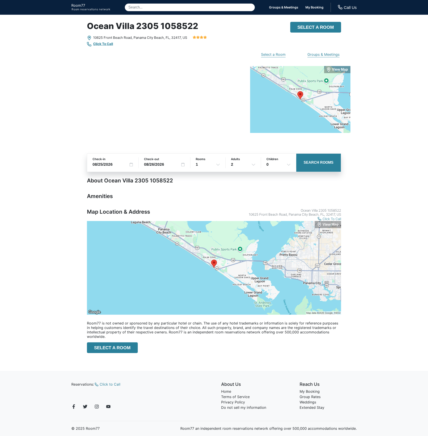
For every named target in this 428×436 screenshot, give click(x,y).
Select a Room (315, 27)
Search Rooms (318, 162)
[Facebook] (73, 407)
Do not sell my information (243, 407)
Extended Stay (312, 407)
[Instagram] (97, 407)
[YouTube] (108, 407)
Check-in (99, 159)
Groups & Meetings (283, 7)
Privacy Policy (233, 402)
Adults (235, 159)
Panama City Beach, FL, (152, 37)
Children (272, 159)
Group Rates (310, 397)
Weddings (308, 402)
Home (226, 391)
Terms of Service (235, 397)
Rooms (200, 159)
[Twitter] (85, 407)
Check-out (151, 159)
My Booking (314, 7)
